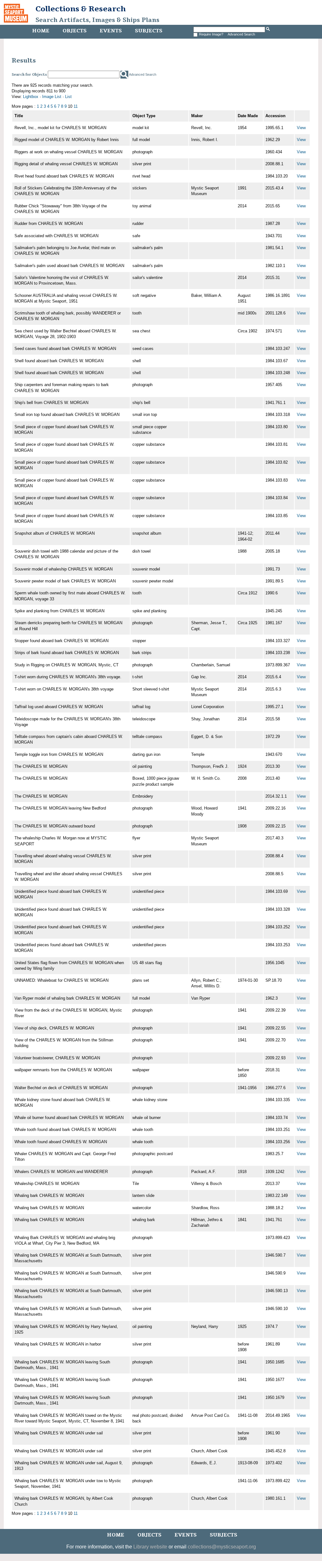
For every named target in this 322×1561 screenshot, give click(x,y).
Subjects (148, 30)
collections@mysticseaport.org (222, 1546)
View (301, 127)
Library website (150, 1546)
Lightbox (30, 96)
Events (111, 30)
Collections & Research (81, 9)
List (68, 96)
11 (76, 106)
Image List (51, 96)
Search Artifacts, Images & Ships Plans (97, 20)
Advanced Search (241, 34)
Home (40, 30)
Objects (74, 30)
